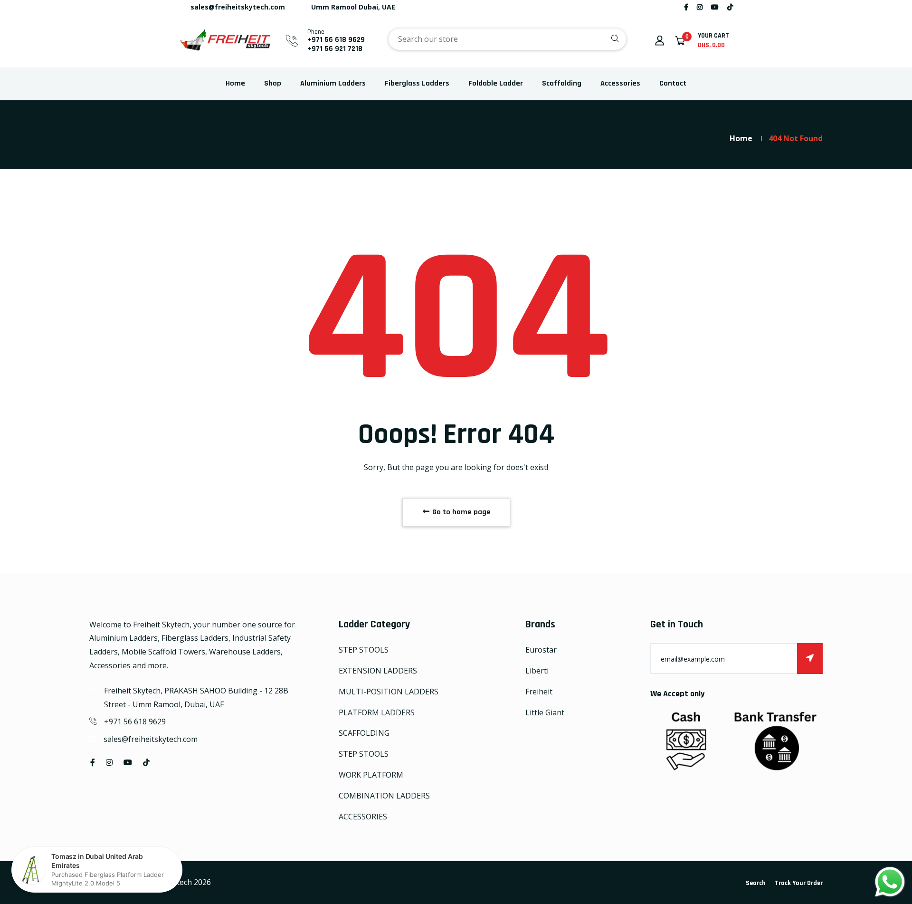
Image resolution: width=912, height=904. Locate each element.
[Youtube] (715, 6)
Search (755, 883)
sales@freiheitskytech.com (237, 6)
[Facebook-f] (686, 6)
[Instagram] (699, 6)
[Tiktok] (730, 6)
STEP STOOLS (364, 649)
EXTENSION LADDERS (378, 670)
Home (235, 83)
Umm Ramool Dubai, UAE (352, 6)
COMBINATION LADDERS (384, 795)
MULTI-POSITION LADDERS (388, 691)
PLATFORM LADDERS (377, 712)
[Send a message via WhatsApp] (890, 882)
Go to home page (460, 512)
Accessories (620, 83)
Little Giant (544, 712)
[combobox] (507, 39)
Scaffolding (561, 83)
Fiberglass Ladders (417, 83)
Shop (272, 83)
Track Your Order (799, 883)
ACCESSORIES (363, 816)
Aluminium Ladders (333, 83)
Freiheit (538, 691)
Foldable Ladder (495, 83)
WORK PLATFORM (371, 774)
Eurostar (541, 649)
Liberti (537, 670)
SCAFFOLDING (364, 733)
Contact (672, 83)
